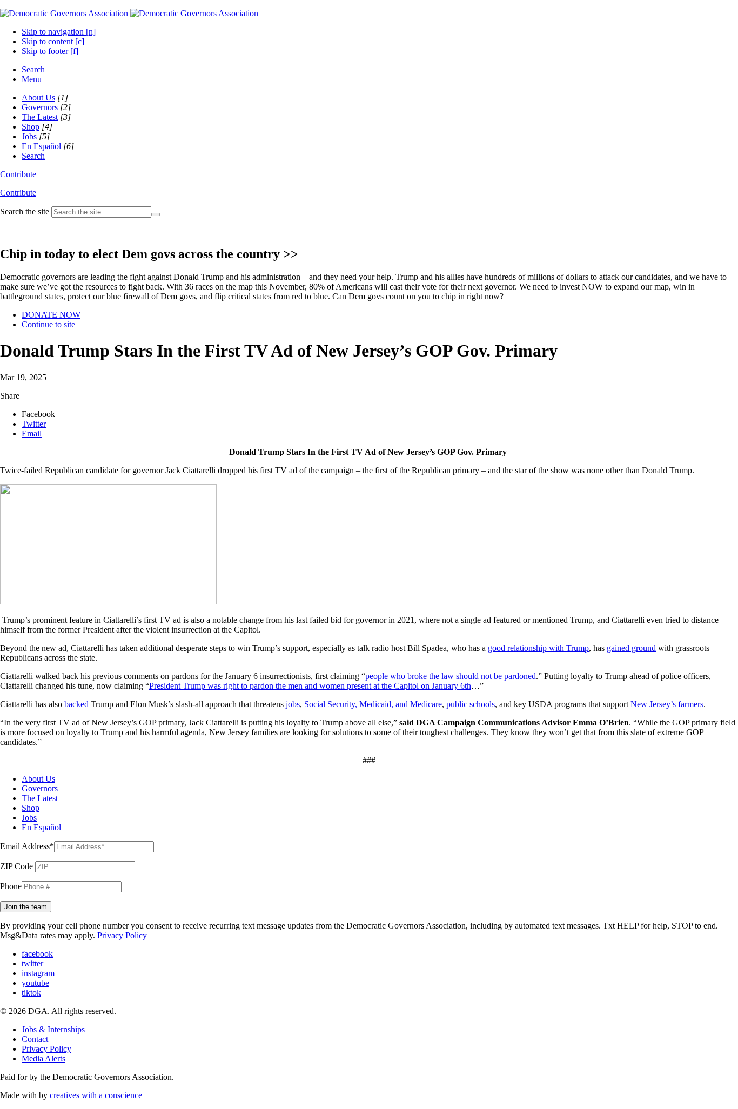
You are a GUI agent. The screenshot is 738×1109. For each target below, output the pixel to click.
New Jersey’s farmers (666, 704)
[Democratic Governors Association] (129, 13)
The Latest (40, 117)
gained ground (631, 648)
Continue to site (48, 324)
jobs (293, 704)
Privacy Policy (122, 935)
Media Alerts (43, 1058)
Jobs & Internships (53, 1029)
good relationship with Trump (538, 648)
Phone (11, 886)
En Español (41, 146)
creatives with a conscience (96, 1095)
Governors (40, 107)
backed (76, 704)
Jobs (29, 136)
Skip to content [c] (53, 41)
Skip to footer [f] (50, 51)
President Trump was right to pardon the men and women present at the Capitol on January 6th (310, 685)
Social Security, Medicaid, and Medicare (373, 704)
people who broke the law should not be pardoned (450, 676)
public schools (470, 704)
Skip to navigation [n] (59, 31)
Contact (35, 1039)
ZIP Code (16, 866)
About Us (38, 97)
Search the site (24, 211)
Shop (30, 126)
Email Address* (27, 846)
